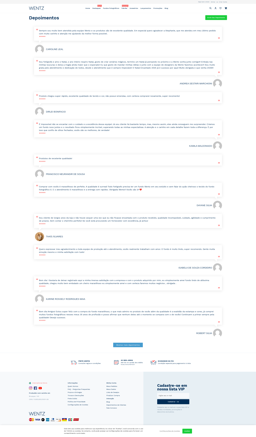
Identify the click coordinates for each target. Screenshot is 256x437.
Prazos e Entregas (75, 392)
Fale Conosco (111, 408)
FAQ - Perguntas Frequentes (79, 389)
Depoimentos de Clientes (116, 405)
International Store (39, 383)
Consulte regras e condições (89, 363)
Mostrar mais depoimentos (128, 345)
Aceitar (187, 431)
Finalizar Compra (113, 395)
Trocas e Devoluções (76, 395)
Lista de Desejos (112, 392)
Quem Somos (73, 386)
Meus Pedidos (111, 386)
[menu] (127, 8)
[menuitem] (87, 8)
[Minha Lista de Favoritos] (221, 9)
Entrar (213, 2)
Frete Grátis (72, 399)
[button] (215, 8)
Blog (108, 402)
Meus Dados (111, 389)
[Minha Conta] (215, 8)
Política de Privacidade (76, 402)
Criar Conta (223, 2)
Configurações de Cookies (78, 405)
